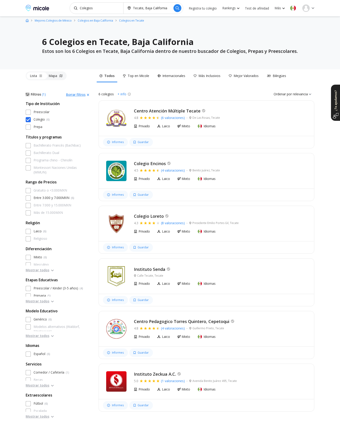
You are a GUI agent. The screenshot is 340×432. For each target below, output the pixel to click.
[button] (293, 8)
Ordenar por (283, 94)
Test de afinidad (257, 8)
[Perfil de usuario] (308, 8)
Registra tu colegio (203, 8)
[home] (27, 20)
